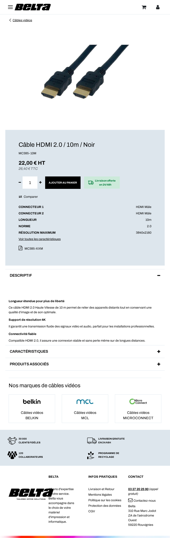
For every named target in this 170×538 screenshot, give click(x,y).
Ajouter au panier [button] (63, 182)
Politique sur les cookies (104, 500)
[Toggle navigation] (10, 7)
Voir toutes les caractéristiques (40, 239)
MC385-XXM (34, 248)
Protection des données (104, 505)
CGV (91, 511)
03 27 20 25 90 (138, 489)
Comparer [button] (31, 196)
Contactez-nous (144, 500)
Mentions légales (100, 494)
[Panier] (144, 7)
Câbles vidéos (22, 20)
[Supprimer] (20, 182)
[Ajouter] (40, 182)
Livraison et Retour (101, 489)
